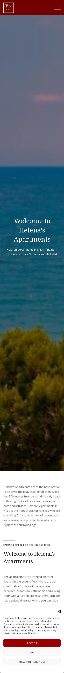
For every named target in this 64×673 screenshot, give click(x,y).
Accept (32, 643)
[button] (59, 611)
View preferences (32, 661)
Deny (32, 652)
